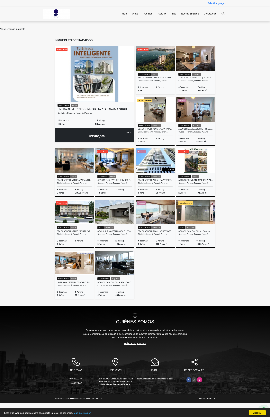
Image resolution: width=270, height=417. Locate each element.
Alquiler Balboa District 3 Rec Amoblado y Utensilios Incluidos (195, 129)
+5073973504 (76, 383)
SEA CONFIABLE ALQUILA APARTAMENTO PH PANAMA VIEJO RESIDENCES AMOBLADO (155, 129)
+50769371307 (76, 378)
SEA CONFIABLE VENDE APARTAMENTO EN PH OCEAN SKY (74, 180)
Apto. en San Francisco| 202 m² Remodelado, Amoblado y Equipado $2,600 (195, 78)
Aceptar (257, 412)
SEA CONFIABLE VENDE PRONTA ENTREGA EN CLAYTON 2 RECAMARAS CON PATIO (74, 231)
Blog (174, 13)
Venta (135, 13)
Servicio (162, 13)
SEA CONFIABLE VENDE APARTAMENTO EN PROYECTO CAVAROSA (155, 78)
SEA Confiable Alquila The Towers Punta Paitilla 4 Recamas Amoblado (155, 231)
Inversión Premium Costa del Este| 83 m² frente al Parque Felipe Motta (74, 282)
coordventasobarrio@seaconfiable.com (155, 378)
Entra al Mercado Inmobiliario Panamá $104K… (94, 109)
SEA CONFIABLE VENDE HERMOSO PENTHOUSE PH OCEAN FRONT (114, 180)
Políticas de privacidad (135, 343)
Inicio (124, 13)
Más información (82, 412)
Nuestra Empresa (190, 13)
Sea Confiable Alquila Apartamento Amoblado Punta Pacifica (114, 282)
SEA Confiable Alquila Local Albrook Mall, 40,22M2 (195, 231)
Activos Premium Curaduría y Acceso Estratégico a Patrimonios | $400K (195, 180)
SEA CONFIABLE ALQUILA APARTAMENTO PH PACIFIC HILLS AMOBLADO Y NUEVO (155, 180)
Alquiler (148, 13)
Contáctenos (210, 13)
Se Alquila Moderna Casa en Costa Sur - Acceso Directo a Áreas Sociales (114, 231)
